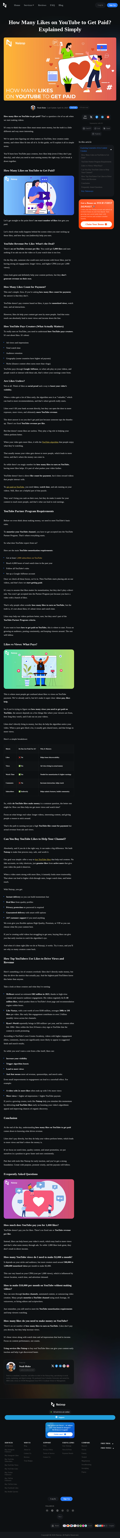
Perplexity (98, 134)
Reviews (42, 5)
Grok (98, 128)
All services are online (61, 1412)
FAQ (52, 5)
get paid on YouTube (15, 487)
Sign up (66, 1499)
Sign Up (112, 5)
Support (61, 1417)
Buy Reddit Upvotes (11, 1492)
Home (17, 5)
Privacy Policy (48, 1450)
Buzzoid (84, 1446)
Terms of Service (48, 1453)
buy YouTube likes (43, 859)
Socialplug (85, 1468)
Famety (84, 1453)
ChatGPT (88, 128)
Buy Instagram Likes (12, 1455)
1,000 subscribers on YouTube (29, 558)
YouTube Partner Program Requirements (96, 162)
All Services (9, 1446)
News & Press (67, 1450)
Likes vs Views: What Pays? (91, 166)
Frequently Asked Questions (91, 187)
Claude (108, 128)
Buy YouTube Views (11, 1465)
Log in (100, 5)
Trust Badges (28, 1461)
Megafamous (86, 1461)
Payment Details (67, 1453)
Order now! (58, 1434)
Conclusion (85, 183)
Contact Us (27, 1453)
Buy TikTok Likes (11, 1484)
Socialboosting (86, 1464)
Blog (61, 5)
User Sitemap (66, 1446)
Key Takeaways (87, 191)
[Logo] (60, 1404)
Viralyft (84, 1457)
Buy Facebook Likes (11, 1488)
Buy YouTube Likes (11, 1469)
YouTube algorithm (50, 442)
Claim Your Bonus (95, 224)
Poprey (84, 1472)
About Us (27, 1450)
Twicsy (84, 1450)
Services (28, 5)
